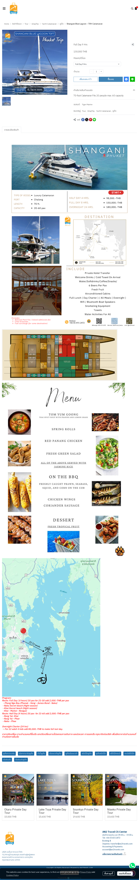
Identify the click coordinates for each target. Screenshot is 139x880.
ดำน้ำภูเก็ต (41, 753)
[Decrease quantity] (91, 71)
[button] (132, 8)
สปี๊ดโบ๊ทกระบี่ (115, 753)
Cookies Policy (12, 875)
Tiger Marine (87, 104)
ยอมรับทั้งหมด (125, 873)
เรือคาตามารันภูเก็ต (26, 753)
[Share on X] (86, 119)
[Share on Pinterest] (90, 119)
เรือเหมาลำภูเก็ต (55, 753)
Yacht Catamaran (49, 24)
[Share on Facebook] (83, 119)
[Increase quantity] (101, 71)
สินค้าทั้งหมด (17, 24)
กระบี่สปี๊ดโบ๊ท (129, 753)
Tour (26, 24)
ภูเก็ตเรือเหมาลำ (71, 753)
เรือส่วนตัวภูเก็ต (21, 759)
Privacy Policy (85, 872)
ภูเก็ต (62, 24)
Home (6, 24)
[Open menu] (4, 8)
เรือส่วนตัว (7, 759)
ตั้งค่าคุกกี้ (108, 873)
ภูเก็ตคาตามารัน (9, 753)
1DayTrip (35, 24)
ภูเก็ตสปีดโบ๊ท (101, 753)
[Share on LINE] (94, 119)
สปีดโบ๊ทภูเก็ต (87, 753)
